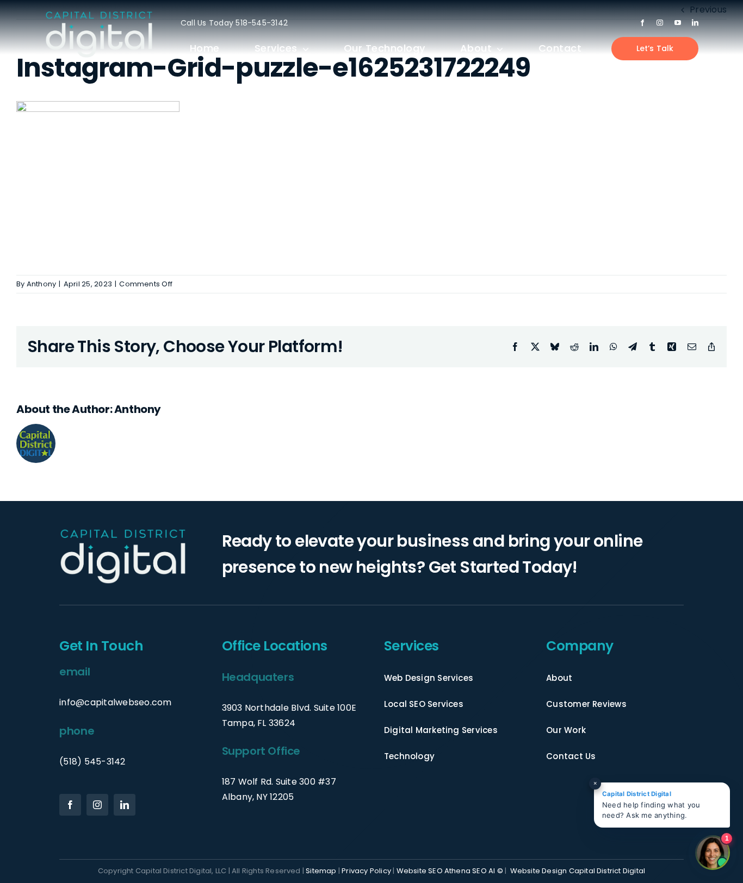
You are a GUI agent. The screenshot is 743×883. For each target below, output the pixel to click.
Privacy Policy (366, 871)
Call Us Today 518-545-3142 (234, 22)
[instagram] (660, 23)
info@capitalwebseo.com (115, 702)
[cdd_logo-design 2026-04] (99, 14)
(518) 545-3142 (92, 761)
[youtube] (677, 23)
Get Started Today (500, 567)
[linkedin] (695, 23)
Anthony (42, 284)
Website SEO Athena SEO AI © (450, 871)
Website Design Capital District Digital (578, 871)
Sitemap (321, 871)
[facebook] (642, 23)
